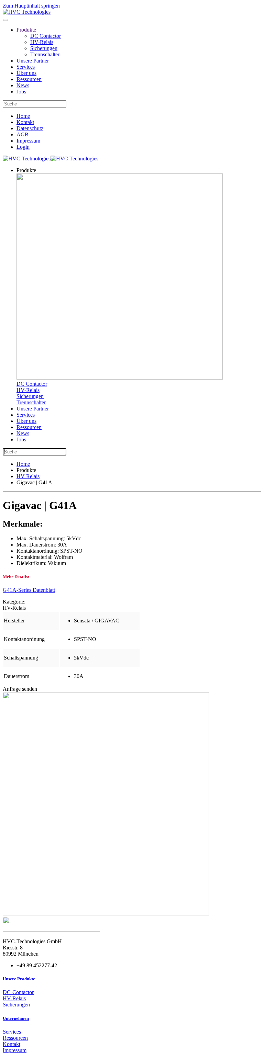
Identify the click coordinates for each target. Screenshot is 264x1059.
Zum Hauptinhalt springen (31, 6)
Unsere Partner (32, 61)
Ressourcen (29, 79)
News (22, 85)
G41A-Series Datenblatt (29, 590)
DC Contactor (45, 36)
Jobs (21, 91)
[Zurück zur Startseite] (27, 12)
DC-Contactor (18, 992)
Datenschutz (29, 128)
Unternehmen (16, 1018)
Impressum (28, 141)
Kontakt (25, 122)
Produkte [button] (26, 170)
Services (25, 67)
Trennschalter (44, 54)
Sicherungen (43, 48)
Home (23, 116)
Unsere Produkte (19, 978)
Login (23, 147)
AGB (22, 134)
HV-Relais (41, 42)
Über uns (26, 73)
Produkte (26, 30)
